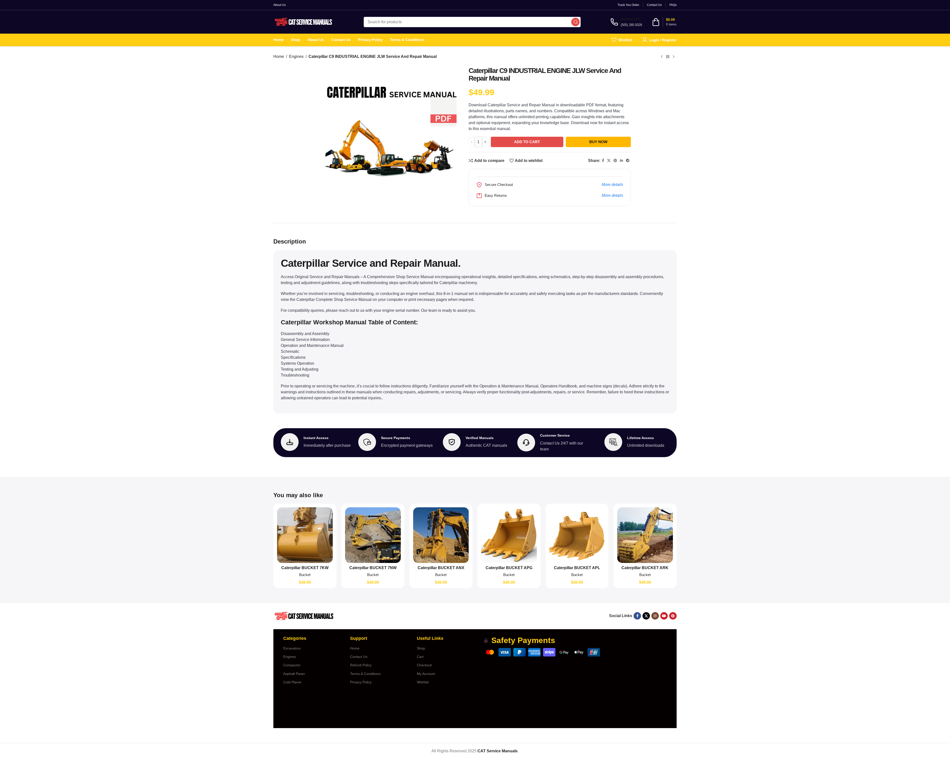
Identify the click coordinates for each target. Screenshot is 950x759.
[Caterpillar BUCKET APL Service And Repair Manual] (577, 535)
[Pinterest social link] (615, 160)
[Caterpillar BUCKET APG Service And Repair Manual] (509, 535)
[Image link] (303, 616)
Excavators (292, 648)
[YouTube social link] (664, 616)
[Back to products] (668, 57)
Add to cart (527, 142)
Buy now (598, 142)
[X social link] (609, 160)
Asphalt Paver (294, 674)
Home (278, 56)
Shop (421, 648)
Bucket (304, 575)
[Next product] (674, 57)
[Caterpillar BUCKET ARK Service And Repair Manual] (645, 535)
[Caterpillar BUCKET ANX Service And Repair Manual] (441, 535)
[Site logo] (303, 22)
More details (612, 184)
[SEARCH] (575, 22)
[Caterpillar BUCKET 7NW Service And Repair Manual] (373, 535)
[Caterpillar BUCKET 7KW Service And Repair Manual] (305, 535)
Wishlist (423, 682)
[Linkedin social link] (621, 160)
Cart (420, 657)
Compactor (292, 665)
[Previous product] (662, 57)
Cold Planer (292, 682)
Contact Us (358, 657)
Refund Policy (361, 665)
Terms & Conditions (365, 674)
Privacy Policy (361, 682)
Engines (296, 56)
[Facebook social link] (603, 160)
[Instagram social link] (655, 616)
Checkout (424, 665)
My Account (426, 674)
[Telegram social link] (627, 160)
